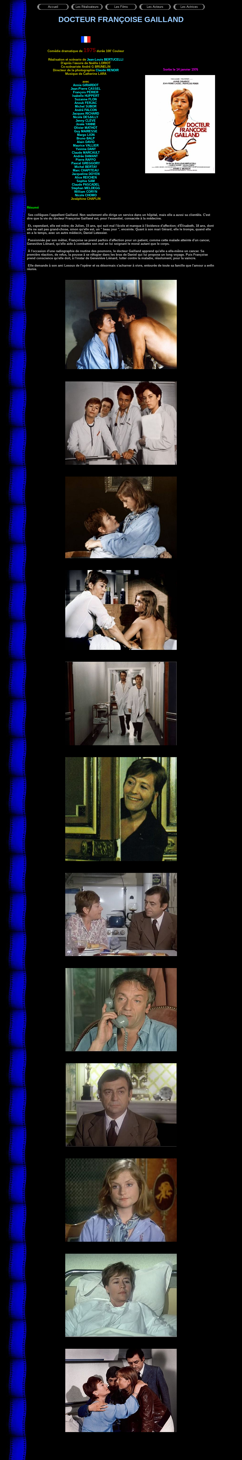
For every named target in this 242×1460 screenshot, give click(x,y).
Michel (85, 167)
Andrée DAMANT (85, 156)
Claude (86, 152)
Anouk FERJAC (85, 103)
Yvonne (86, 149)
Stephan (85, 188)
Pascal (85, 163)
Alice (86, 177)
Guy (77, 131)
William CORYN (85, 191)
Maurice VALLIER (86, 145)
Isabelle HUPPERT (85, 96)
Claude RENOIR (107, 70)
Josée (86, 124)
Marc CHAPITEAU (86, 170)
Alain (86, 142)
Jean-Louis (105, 59)
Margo (86, 135)
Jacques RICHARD (85, 113)
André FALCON (86, 110)
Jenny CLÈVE (86, 120)
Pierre (86, 159)
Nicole (85, 117)
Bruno (86, 138)
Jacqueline (85, 174)
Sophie (86, 181)
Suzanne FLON (86, 99)
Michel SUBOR (85, 106)
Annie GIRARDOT (86, 85)
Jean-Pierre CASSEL (86, 88)
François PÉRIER (85, 92)
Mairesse (89, 131)
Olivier (85, 127)
